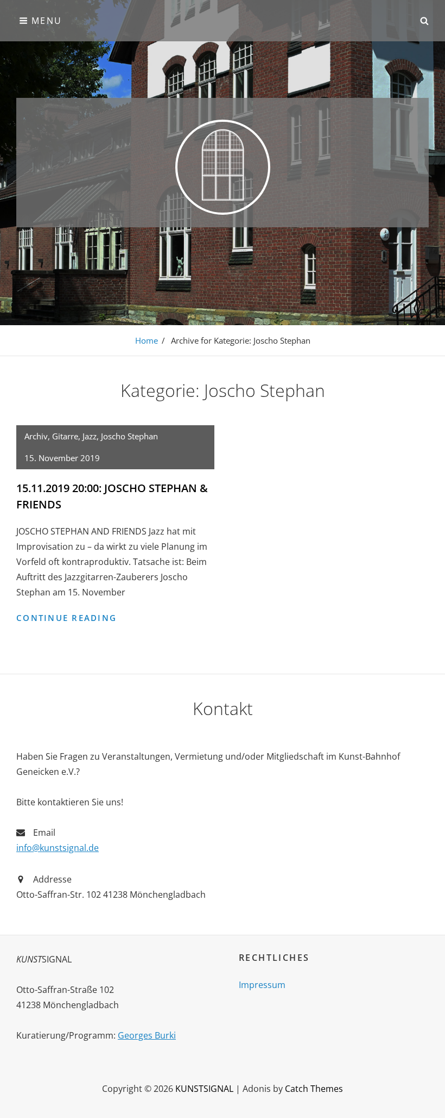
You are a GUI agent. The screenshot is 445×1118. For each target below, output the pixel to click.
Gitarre (65, 436)
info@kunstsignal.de (57, 848)
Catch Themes (314, 1089)
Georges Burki (147, 1035)
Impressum (262, 985)
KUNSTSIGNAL (204, 1089)
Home (146, 340)
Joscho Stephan (129, 436)
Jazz (89, 436)
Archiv (36, 436)
